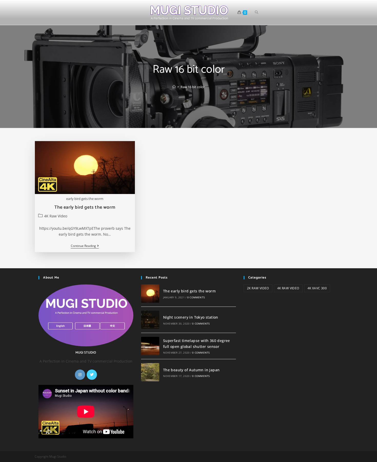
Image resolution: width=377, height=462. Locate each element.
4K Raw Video (55, 216)
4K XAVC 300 (317, 288)
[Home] (174, 87)
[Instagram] (80, 374)
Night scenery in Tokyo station (190, 317)
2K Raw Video (258, 288)
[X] (92, 374)
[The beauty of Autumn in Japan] (150, 372)
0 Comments (196, 297)
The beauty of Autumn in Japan (191, 369)
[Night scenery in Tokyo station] (150, 320)
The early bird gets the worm (84, 207)
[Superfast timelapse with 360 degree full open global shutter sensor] (150, 346)
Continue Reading (85, 246)
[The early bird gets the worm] (150, 293)
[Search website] (256, 12)
